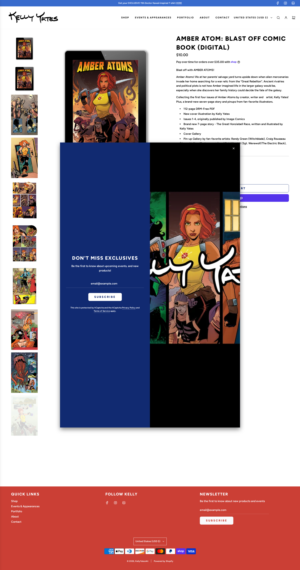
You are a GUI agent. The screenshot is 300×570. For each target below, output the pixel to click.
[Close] (233, 148)
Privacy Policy (129, 307)
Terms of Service (102, 311)
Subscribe (105, 297)
